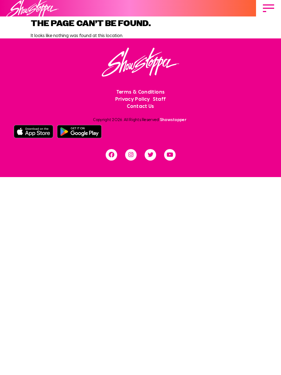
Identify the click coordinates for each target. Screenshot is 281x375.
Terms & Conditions (140, 91)
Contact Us (140, 106)
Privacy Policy (132, 99)
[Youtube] (170, 155)
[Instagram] (131, 155)
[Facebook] (111, 155)
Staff (159, 99)
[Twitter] (150, 155)
